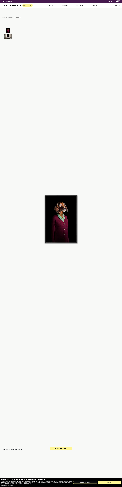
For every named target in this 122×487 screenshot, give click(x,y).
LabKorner (94, 5)
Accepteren (109, 482)
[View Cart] (119, 5)
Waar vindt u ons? (7, 1)
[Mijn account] (115, 5)
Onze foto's (51, 5)
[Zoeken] (31, 5)
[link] (11, 5)
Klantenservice (111, 1)
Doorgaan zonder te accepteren (85, 482)
